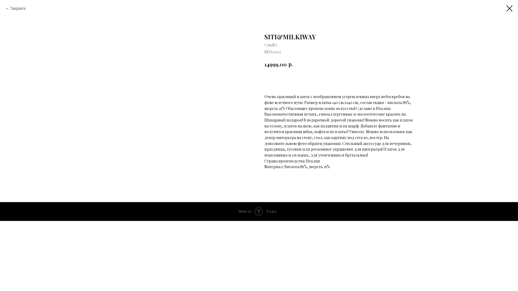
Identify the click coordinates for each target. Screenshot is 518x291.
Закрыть (18, 8)
